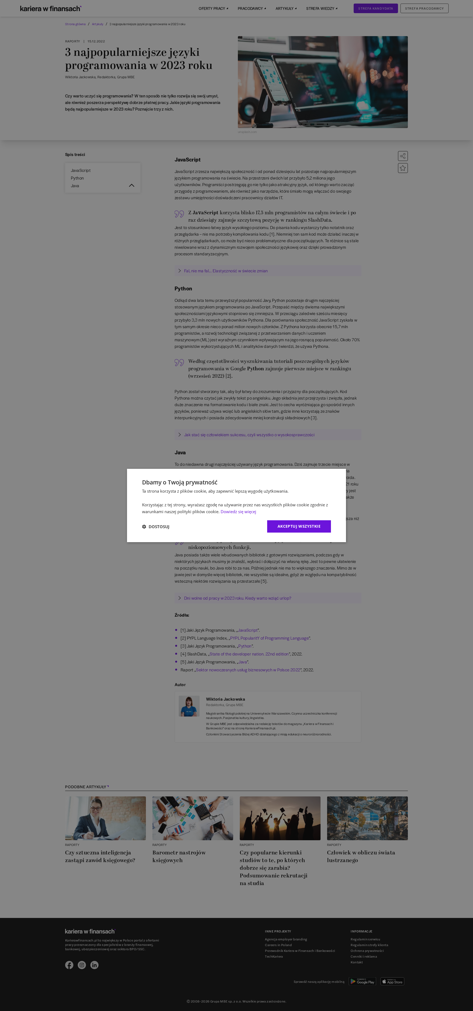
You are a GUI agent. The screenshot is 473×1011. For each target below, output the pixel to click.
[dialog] (236, 505)
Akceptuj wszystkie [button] (299, 526)
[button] (155, 527)
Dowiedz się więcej (238, 511)
